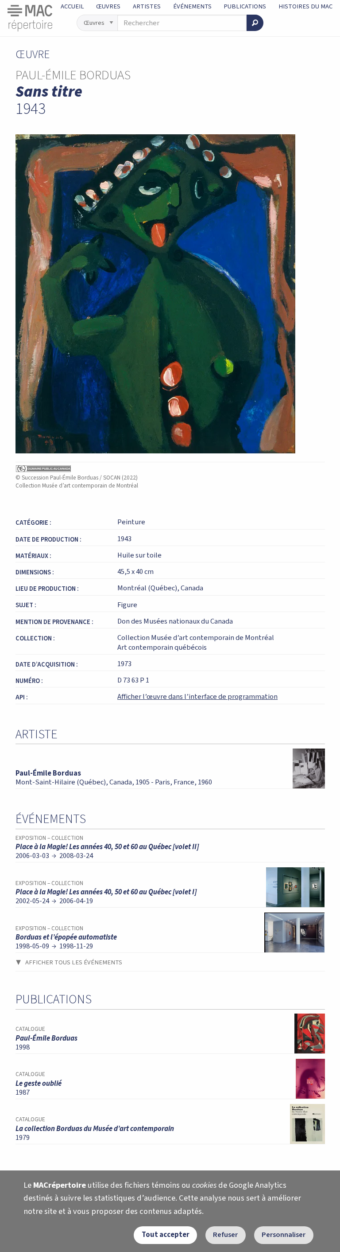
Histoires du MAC (305, 6)
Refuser (225, 1234)
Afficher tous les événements (73, 962)
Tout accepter (165, 1234)
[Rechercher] (255, 23)
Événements (192, 6)
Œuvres (108, 6)
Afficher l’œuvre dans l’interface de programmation (197, 696)
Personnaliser (283, 1234)
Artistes (147, 6)
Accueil (72, 6)
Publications (245, 6)
